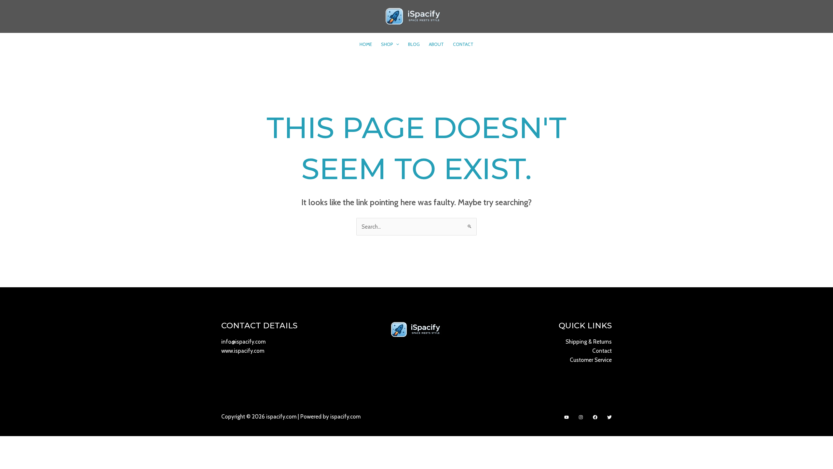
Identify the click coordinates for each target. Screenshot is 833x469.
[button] (396, 44)
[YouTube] (566, 417)
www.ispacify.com (242, 351)
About (436, 44)
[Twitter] (609, 417)
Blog (414, 44)
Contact (463, 44)
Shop (387, 44)
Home (366, 44)
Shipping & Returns (589, 341)
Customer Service (591, 360)
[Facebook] (595, 417)
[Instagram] (581, 417)
